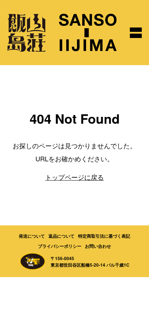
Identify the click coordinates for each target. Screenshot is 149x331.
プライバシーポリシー (59, 246)
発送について (32, 236)
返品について (61, 236)
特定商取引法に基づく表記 (104, 236)
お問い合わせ (98, 246)
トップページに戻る (74, 177)
